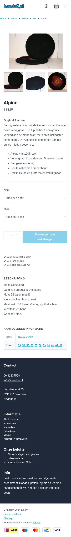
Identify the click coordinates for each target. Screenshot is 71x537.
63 (60, 345)
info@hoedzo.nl (13, 380)
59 (44, 345)
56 (32, 345)
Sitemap (8, 518)
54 (23, 345)
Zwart (29, 336)
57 (36, 345)
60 (48, 345)
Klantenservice (11, 419)
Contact (7, 435)
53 (19, 345)
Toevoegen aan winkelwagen (45, 237)
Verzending (9, 427)
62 (56, 345)
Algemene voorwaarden (15, 439)
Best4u (36, 522)
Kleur (6, 189)
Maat (6, 208)
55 (27, 345)
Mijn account (10, 423)
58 (40, 345)
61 (52, 345)
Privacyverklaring (13, 514)
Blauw (21, 336)
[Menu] (66, 6)
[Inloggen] (46, 6)
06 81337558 (12, 375)
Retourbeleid (10, 431)
